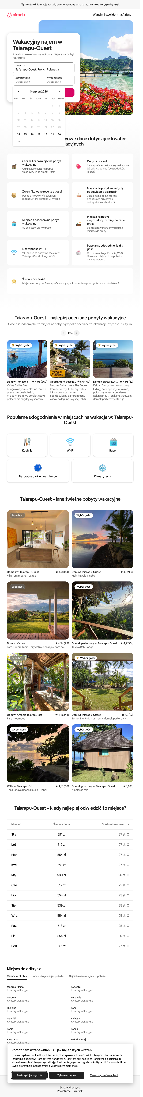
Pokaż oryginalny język (107, 4)
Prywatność (64, 1091)
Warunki (78, 1091)
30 (59, 134)
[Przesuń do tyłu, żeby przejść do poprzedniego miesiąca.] (19, 92)
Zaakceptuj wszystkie (29, 1075)
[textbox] (28, 82)
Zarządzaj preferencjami (104, 1075)
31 (18, 141)
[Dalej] (77, 333)
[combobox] (44, 69)
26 (32, 134)
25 (25, 134)
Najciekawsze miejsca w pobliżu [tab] (87, 976)
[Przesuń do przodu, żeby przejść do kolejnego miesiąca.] (59, 92)
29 (52, 134)
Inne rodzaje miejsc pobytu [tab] (48, 976)
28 (45, 134)
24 (18, 134)
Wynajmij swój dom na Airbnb (112, 14)
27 (38, 134)
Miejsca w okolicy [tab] (17, 976)
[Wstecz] (63, 333)
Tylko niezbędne (66, 1075)
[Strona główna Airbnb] (16, 14)
